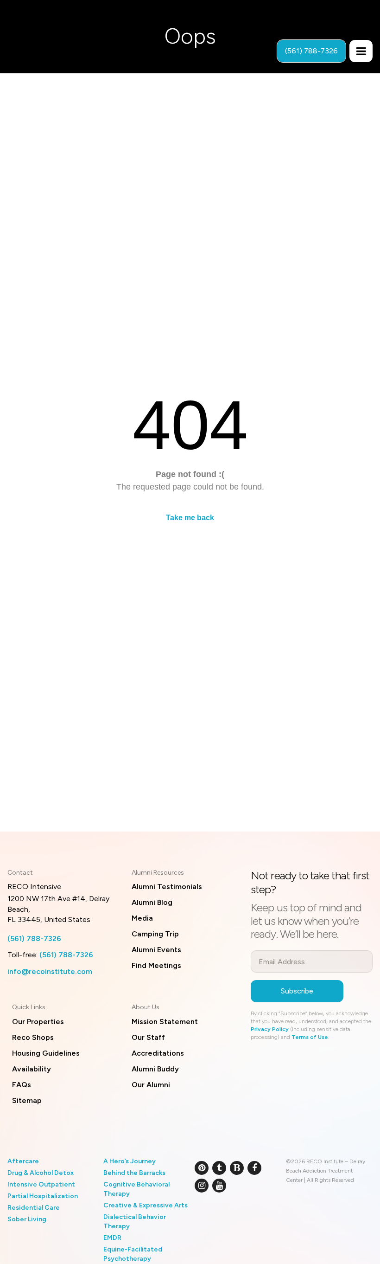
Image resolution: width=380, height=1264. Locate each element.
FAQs (21, 1084)
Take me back (190, 518)
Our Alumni (151, 1084)
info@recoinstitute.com (49, 971)
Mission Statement (165, 1021)
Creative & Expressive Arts (145, 1205)
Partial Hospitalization (42, 1196)
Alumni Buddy (155, 1068)
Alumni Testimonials (167, 886)
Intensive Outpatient (41, 1184)
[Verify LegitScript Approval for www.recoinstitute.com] (205, 1215)
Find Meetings (156, 965)
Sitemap (27, 1100)
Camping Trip (155, 933)
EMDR (112, 1238)
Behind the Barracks (134, 1173)
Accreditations (158, 1053)
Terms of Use (309, 1037)
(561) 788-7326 (34, 938)
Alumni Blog (152, 902)
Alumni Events (156, 949)
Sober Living (26, 1219)
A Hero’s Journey (129, 1161)
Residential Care (33, 1208)
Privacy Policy (270, 1029)
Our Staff (148, 1037)
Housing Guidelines (46, 1053)
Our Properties (38, 1021)
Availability (31, 1068)
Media (142, 918)
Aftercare (23, 1161)
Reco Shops (33, 1037)
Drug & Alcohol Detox (40, 1173)
